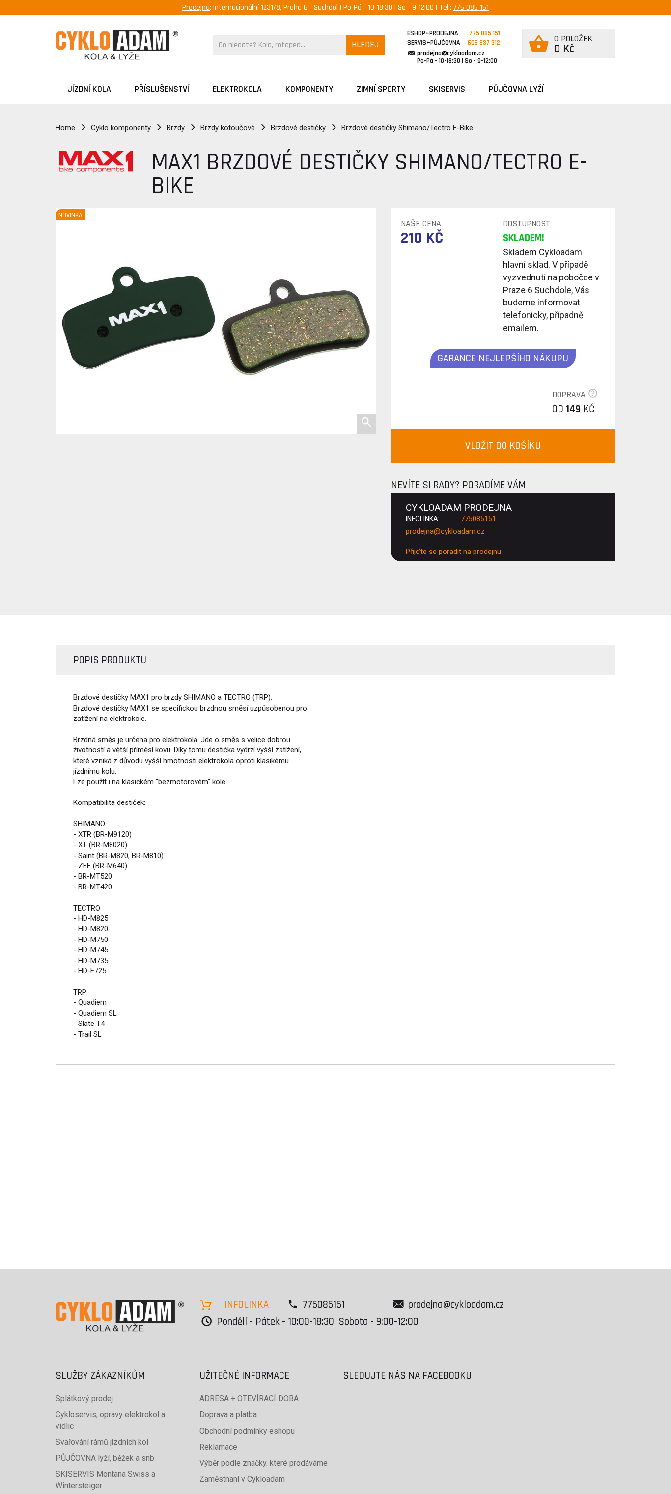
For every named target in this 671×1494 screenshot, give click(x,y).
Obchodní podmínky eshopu (247, 1431)
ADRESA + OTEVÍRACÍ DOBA (249, 1398)
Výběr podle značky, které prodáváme (263, 1462)
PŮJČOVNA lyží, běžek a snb (105, 1458)
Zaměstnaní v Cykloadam (242, 1479)
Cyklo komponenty (121, 127)
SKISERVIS (447, 89)
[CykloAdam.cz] (117, 45)
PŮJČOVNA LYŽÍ (516, 89)
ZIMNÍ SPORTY (381, 89)
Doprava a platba (228, 1414)
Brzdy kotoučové (227, 127)
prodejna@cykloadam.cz (451, 53)
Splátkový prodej (84, 1398)
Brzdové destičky (298, 127)
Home (65, 127)
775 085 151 (471, 7)
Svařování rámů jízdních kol (102, 1442)
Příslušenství (162, 89)
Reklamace (218, 1447)
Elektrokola (237, 89)
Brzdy (176, 127)
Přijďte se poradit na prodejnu (453, 551)
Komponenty (309, 89)
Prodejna (196, 7)
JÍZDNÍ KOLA (89, 89)
